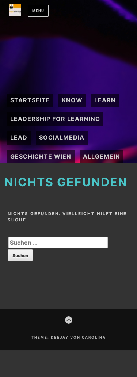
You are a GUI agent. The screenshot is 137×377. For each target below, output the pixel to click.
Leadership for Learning (55, 118)
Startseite (30, 100)
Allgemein (101, 156)
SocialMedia (61, 137)
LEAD (18, 137)
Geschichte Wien (40, 156)
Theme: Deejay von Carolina (68, 337)
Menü (38, 11)
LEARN (105, 100)
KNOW (72, 100)
